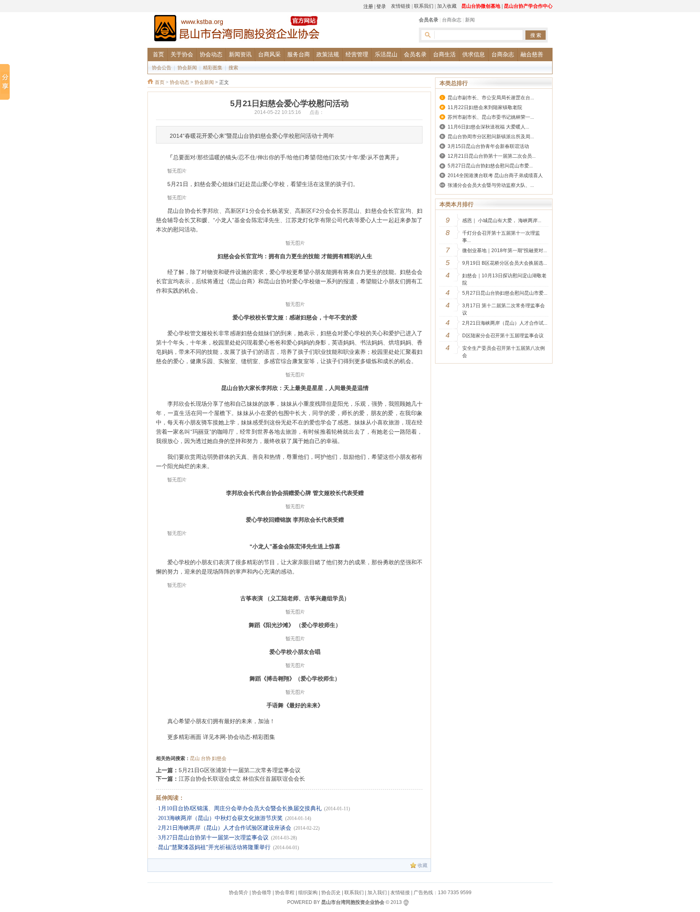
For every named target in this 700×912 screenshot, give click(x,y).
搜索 (233, 68)
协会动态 (179, 82)
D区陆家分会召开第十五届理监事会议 (503, 335)
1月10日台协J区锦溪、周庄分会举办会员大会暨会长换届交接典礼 (240, 808)
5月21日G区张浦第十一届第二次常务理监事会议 (240, 770)
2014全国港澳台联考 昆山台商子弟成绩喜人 (495, 175)
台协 (206, 758)
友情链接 (400, 6)
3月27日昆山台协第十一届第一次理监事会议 (213, 838)
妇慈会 (219, 758)
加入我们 (377, 892)
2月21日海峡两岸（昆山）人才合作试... (504, 323)
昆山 (195, 758)
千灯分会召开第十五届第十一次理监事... (501, 236)
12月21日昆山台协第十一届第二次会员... (492, 156)
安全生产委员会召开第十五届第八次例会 (503, 351)
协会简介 (238, 892)
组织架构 (308, 892)
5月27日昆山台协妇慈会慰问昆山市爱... (490, 166)
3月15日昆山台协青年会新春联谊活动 (488, 146)
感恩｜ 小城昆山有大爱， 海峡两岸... (501, 220)
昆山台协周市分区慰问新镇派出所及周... (491, 136)
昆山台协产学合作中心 (528, 6)
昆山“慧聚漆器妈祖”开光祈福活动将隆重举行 (214, 847)
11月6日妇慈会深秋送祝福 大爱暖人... (488, 127)
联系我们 (423, 6)
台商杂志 (451, 20)
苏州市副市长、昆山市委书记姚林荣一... (491, 117)
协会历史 (331, 892)
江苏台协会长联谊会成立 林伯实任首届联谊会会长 (242, 778)
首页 (159, 82)
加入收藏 (447, 6)
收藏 (422, 865)
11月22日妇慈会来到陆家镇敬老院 (485, 107)
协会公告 (161, 68)
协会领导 (261, 892)
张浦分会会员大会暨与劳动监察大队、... (491, 185)
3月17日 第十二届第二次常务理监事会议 (503, 309)
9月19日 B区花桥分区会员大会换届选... (504, 263)
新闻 (470, 20)
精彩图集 (212, 68)
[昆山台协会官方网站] (237, 29)
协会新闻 (187, 68)
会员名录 (428, 20)
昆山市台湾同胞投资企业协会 (352, 902)
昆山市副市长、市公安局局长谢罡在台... (491, 98)
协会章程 (285, 892)
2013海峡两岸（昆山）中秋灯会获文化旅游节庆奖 (220, 818)
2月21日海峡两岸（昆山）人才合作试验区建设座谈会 (224, 828)
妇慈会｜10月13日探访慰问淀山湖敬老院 (504, 279)
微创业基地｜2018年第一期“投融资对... (504, 250)
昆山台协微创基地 (480, 6)
